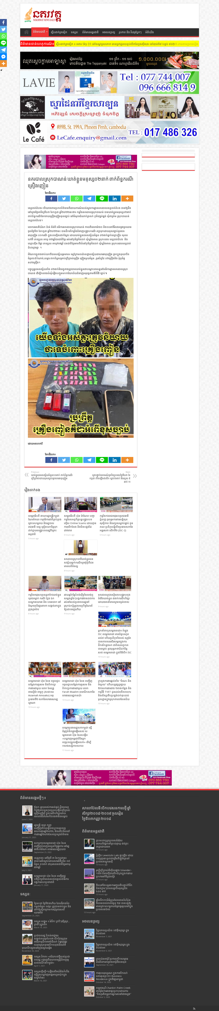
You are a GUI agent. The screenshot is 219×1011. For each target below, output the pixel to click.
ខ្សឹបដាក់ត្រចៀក (59, 32)
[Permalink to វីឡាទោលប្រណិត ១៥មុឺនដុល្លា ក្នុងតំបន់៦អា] (89, 934)
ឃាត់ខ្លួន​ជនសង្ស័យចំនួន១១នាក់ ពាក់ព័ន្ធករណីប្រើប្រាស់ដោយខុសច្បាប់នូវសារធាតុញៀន (52, 475)
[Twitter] (64, 199)
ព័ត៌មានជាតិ (39, 31)
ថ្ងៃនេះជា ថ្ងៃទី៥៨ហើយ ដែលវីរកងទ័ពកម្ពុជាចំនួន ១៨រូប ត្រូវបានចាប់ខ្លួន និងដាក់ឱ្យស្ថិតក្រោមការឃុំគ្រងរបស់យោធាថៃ (52, 908)
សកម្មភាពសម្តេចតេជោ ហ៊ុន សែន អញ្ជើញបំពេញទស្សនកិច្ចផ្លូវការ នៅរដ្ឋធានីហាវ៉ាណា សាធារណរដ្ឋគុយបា (51, 846)
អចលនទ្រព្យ (108, 32)
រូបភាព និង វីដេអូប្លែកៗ (130, 32)
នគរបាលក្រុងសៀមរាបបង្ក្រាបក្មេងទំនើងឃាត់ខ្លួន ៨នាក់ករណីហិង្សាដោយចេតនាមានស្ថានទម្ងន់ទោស (114, 598)
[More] (127, 199)
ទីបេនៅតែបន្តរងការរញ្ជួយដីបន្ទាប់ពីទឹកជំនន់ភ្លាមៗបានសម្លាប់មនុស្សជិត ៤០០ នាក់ (114, 888)
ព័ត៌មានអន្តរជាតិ (90, 32)
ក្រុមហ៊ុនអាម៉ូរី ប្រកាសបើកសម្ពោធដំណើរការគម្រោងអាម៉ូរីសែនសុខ (112, 960)
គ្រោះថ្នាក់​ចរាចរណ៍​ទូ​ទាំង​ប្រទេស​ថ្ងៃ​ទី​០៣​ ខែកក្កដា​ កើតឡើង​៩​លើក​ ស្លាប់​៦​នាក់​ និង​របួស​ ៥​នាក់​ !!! (109, 477)
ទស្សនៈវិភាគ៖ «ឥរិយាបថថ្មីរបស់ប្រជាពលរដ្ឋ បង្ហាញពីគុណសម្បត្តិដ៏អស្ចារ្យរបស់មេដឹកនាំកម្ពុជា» (52, 959)
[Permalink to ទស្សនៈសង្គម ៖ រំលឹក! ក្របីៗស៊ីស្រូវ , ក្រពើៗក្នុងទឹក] (27, 925)
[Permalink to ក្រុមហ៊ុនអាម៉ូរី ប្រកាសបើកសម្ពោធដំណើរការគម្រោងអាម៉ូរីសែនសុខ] (89, 962)
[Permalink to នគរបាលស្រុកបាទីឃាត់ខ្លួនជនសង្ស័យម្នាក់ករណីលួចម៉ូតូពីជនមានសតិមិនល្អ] (80, 547)
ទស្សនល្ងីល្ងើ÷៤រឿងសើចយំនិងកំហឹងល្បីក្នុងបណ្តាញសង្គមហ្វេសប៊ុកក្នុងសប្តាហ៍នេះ (51, 974)
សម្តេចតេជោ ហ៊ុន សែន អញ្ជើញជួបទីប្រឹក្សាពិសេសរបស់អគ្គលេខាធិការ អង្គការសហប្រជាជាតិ (51, 879)
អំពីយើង (149, 32)
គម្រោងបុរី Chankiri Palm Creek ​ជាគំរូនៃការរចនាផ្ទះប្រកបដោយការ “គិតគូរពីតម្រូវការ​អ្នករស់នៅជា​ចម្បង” (113, 991)
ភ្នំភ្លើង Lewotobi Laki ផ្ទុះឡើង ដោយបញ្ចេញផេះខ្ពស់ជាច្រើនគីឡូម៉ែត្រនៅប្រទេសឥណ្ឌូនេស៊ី (114, 858)
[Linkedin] (115, 199)
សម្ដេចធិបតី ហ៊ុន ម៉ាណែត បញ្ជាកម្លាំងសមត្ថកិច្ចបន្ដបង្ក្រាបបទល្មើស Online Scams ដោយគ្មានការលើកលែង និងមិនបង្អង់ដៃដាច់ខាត (80, 523)
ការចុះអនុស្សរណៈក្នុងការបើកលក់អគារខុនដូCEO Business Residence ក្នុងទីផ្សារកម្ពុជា (112, 976)
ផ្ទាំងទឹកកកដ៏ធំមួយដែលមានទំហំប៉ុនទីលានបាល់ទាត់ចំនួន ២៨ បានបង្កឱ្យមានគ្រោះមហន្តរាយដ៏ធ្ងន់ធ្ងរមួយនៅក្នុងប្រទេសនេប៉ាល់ (114, 905)
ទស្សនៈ (75, 32)
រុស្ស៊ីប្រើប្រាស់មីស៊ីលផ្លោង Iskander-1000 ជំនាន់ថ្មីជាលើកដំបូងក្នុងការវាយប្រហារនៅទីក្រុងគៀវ (114, 873)
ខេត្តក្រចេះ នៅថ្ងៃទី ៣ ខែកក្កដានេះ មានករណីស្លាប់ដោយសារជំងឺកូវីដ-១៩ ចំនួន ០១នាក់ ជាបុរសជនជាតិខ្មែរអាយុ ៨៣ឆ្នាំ (52, 862)
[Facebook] (51, 199)
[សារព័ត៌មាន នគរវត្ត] (43, 20)
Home (26, 32)
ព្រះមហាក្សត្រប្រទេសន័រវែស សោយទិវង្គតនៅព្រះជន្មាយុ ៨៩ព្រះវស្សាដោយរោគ (112, 843)
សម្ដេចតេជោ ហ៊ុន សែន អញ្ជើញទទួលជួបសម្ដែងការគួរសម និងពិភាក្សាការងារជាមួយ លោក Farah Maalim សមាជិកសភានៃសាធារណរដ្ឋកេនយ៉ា (78, 688)
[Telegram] (89, 199)
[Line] (102, 199)
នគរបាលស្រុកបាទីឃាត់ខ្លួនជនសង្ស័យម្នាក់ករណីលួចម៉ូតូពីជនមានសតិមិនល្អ (79, 562)
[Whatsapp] (77, 199)
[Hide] (1, 70)
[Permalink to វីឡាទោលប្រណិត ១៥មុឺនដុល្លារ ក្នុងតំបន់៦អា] (89, 948)
